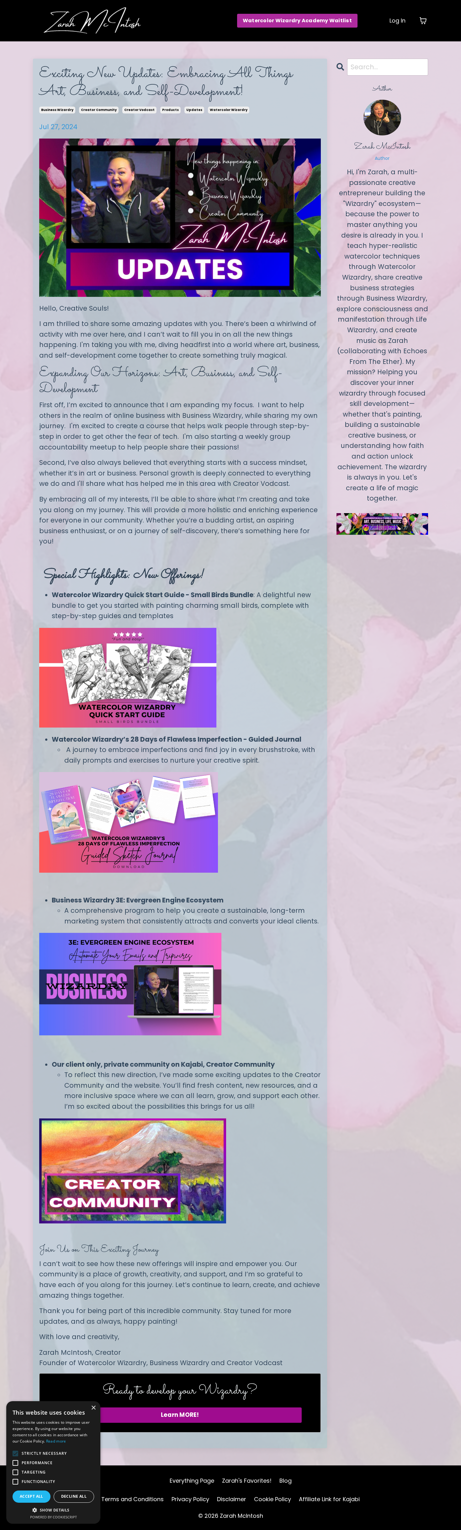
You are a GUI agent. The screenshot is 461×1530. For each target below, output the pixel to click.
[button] (53, 1510)
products (170, 110)
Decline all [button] (74, 1496)
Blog (285, 1481)
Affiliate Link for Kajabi (329, 1499)
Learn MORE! (180, 1415)
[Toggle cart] (423, 21)
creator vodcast (139, 110)
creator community (99, 110)
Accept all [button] (31, 1496)
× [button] (93, 1408)
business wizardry (57, 110)
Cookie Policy (272, 1499)
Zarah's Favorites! (247, 1481)
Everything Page (192, 1481)
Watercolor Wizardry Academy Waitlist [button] (297, 20)
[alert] (53, 1462)
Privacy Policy (190, 1499)
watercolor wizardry (228, 110)
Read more (56, 1441)
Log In (397, 20)
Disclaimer (231, 1499)
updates (194, 110)
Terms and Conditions (132, 1499)
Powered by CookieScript (53, 1517)
